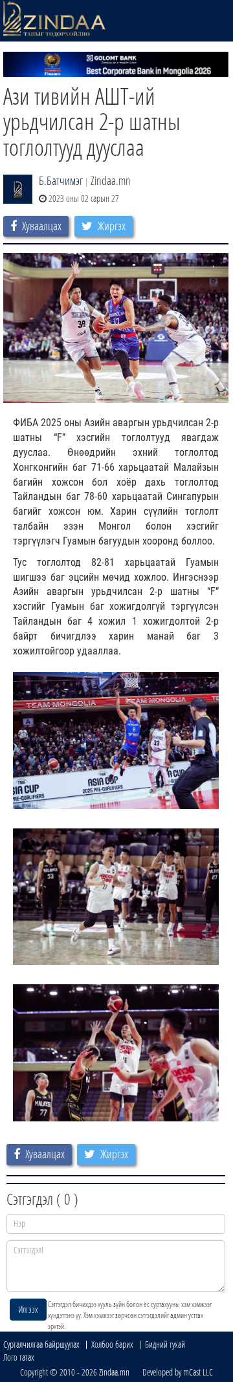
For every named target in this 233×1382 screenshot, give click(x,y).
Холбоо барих (112, 1344)
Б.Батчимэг (61, 180)
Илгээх (28, 1309)
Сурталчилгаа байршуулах (41, 1344)
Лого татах (18, 1357)
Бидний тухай (165, 1344)
